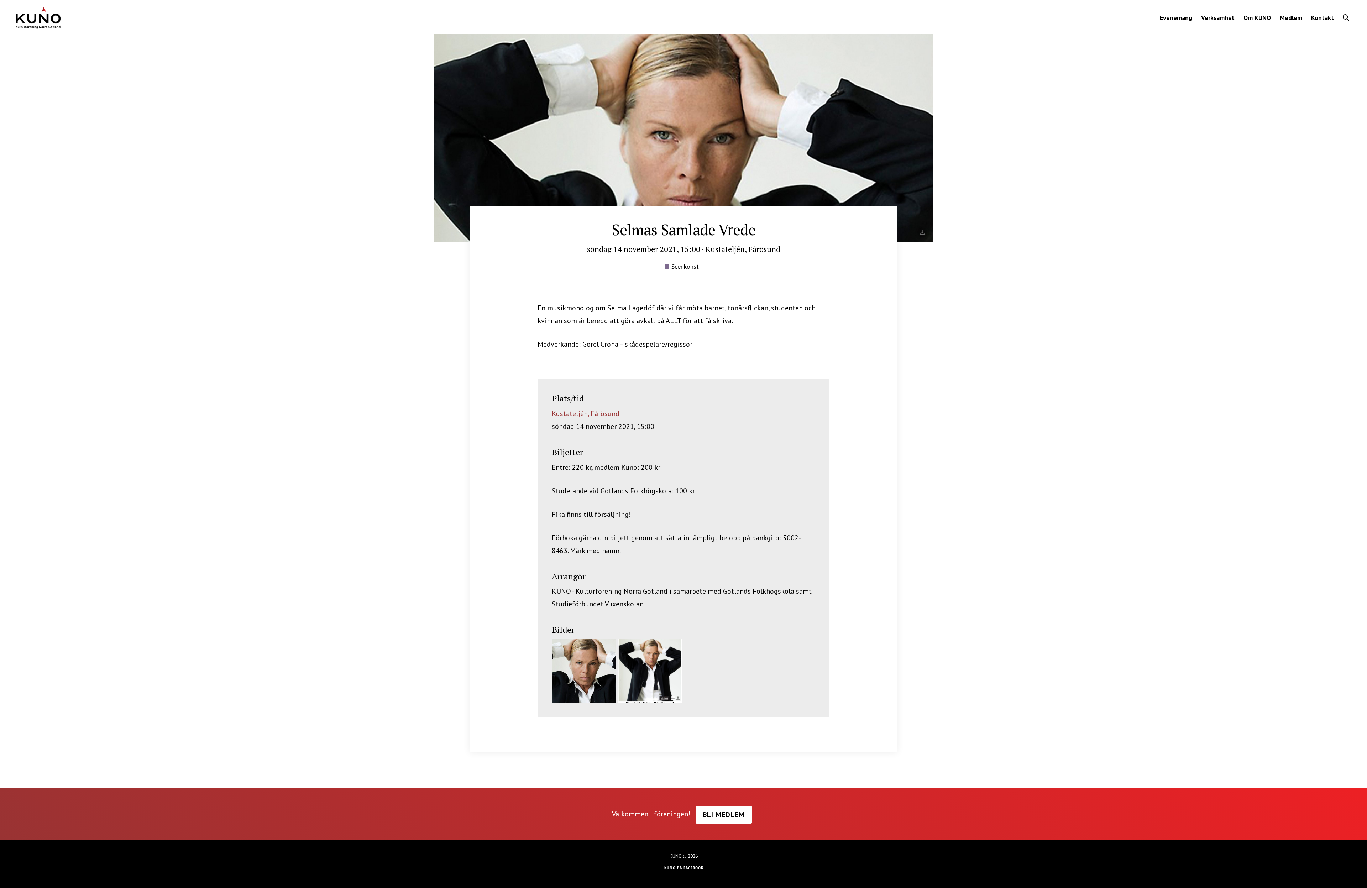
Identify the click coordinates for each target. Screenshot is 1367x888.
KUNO (38, 17)
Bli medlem (724, 814)
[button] (1346, 17)
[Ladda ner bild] (922, 232)
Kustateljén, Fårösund (585, 413)
